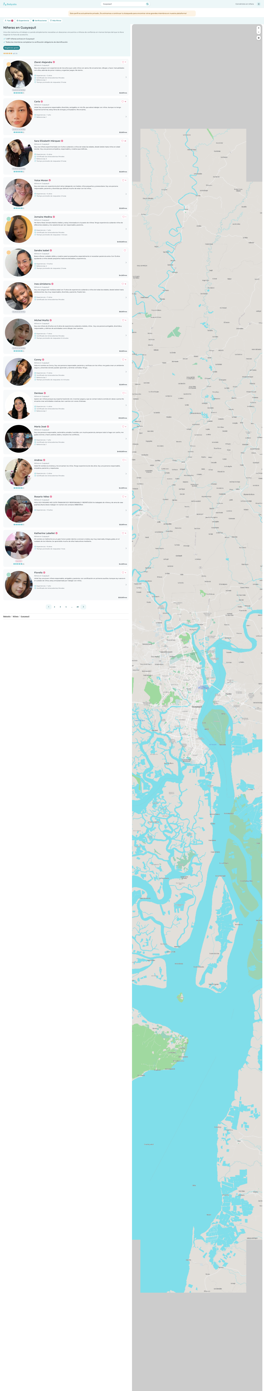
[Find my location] (259, 38)
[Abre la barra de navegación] (259, 4)
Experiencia (24, 21)
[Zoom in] (259, 28)
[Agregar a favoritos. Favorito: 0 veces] (125, 250)
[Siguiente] (83, 606)
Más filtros (56, 21)
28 (78, 607)
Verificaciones (40, 21)
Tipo (9, 21)
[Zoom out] (259, 32)
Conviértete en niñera (245, 4)
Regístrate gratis (12, 48)
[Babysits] (9, 4)
